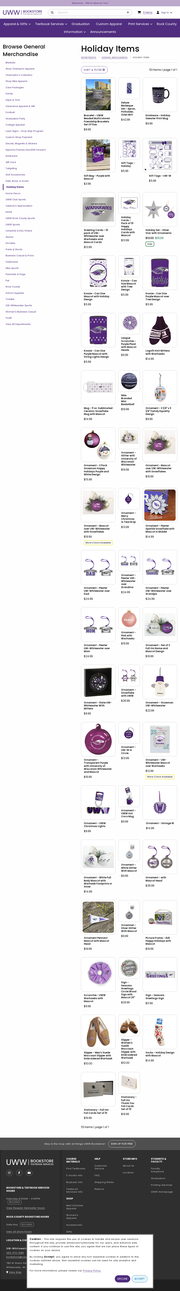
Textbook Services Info (79, 1190)
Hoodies (10, 243)
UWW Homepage (163, 1191)
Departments (88, 57)
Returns (99, 1189)
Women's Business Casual (21, 311)
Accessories (74, 1225)
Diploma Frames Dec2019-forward (26, 149)
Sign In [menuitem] (165, 12)
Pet (7, 280)
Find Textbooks (75, 1168)
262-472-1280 (15, 1252)
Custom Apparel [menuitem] (109, 24)
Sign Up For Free (122, 1144)
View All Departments (18, 324)
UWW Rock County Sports (20, 218)
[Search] (52, 13)
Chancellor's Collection (19, 75)
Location (128, 1172)
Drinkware (11, 156)
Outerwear (12, 261)
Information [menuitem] (73, 32)
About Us (128, 1165)
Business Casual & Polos (20, 255)
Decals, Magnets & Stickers (21, 143)
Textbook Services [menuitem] (49, 24)
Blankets (10, 62)
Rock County (13, 286)
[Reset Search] (128, 12)
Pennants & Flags (15, 274)
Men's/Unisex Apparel (74, 1207)
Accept (139, 1278)
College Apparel (15, 124)
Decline (122, 1278)
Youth (9, 318)
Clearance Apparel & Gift (20, 106)
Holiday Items (15, 187)
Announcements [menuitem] (103, 32)
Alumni (9, 237)
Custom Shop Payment (19, 137)
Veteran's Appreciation (19, 205)
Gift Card (11, 162)
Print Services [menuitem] (138, 24)
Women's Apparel (72, 1216)
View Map (15, 1272)
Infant (9, 212)
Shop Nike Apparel (16, 81)
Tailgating (11, 168)
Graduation (158, 1178)
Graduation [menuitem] (81, 24)
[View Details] (98, 95)
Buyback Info (74, 1182)
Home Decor (13, 193)
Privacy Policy (92, 1270)
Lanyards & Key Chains (19, 230)
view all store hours (19, 1231)
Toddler (10, 299)
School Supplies (15, 293)
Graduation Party (15, 118)
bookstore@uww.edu (19, 1257)
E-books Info (74, 1175)
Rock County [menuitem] (167, 24)
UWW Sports (13, 224)
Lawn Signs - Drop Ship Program (24, 131)
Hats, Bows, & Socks (17, 181)
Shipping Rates (104, 1182)
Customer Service (101, 1167)
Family (9, 93)
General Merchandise (115, 57)
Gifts (69, 1231)
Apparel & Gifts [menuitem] (15, 24)
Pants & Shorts (14, 249)
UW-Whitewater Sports (19, 305)
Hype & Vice (13, 100)
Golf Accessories (15, 174)
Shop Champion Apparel (20, 68)
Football (10, 112)
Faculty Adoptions (163, 1170)
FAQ (97, 1175)
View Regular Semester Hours (25, 1208)
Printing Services (163, 1185)
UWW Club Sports (16, 199)
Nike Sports (12, 268)
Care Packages (15, 87)
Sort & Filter (93, 70)
